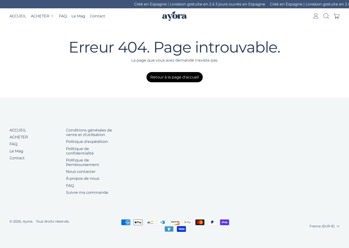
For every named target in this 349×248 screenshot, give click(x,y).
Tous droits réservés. (53, 221)
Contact (97, 16)
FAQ (63, 16)
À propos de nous (82, 178)
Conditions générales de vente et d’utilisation (89, 132)
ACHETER (18, 137)
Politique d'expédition (87, 141)
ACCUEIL (17, 16)
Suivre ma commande (87, 192)
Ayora (27, 221)
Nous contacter (80, 171)
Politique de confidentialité (80, 151)
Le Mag (78, 16)
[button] (326, 16)
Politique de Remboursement (82, 162)
